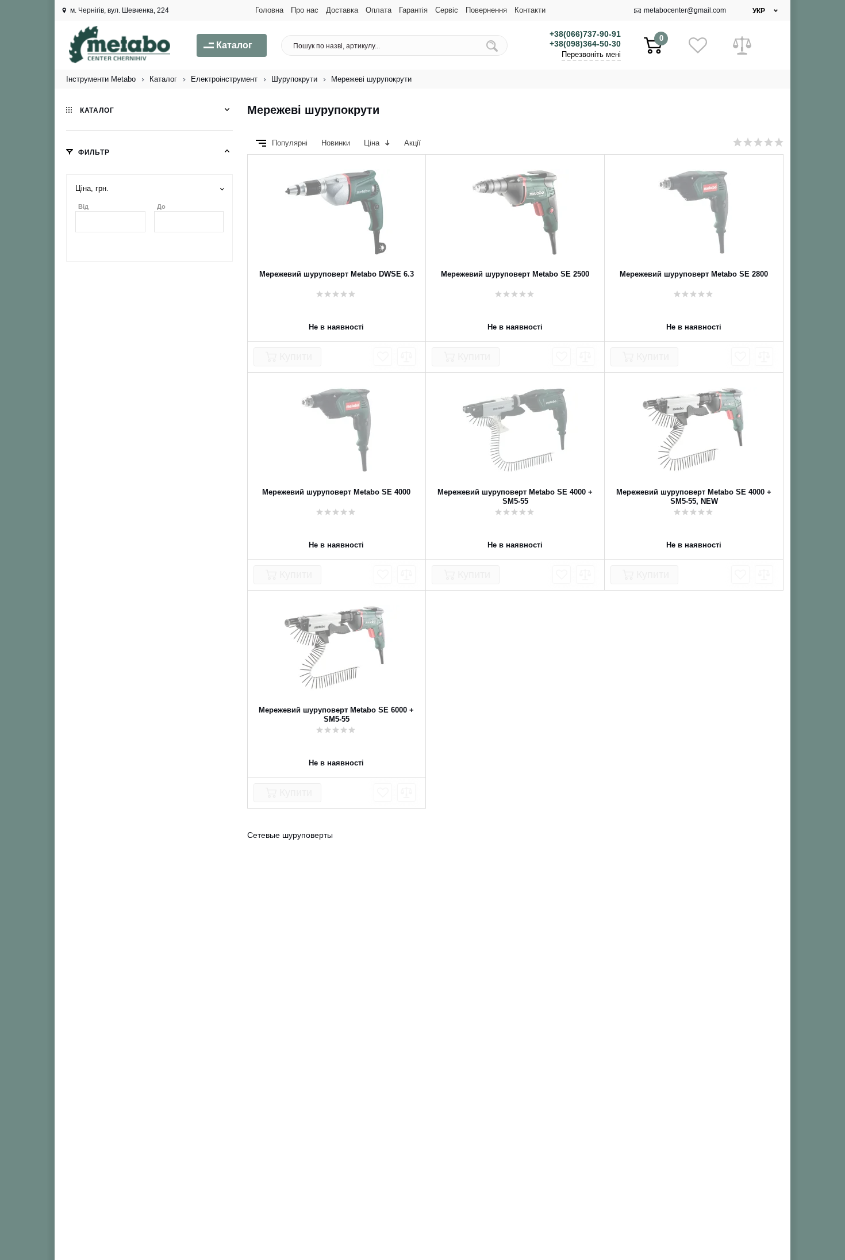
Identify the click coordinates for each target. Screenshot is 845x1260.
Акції (412, 143)
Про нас (304, 10)
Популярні (291, 143)
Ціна (373, 143)
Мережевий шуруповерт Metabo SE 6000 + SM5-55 (336, 714)
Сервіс (446, 10)
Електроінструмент (224, 79)
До (161, 206)
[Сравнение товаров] (742, 45)
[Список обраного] (698, 45)
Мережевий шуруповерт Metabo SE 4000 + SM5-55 (515, 496)
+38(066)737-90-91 (585, 34)
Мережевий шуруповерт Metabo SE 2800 (694, 274)
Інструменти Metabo (101, 79)
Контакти (530, 10)
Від (83, 206)
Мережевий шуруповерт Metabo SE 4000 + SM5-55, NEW (693, 496)
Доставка (342, 10)
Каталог (163, 79)
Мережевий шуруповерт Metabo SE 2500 (515, 274)
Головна (269, 10)
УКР (758, 11)
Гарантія (413, 10)
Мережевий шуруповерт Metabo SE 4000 (336, 492)
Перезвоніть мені (591, 54)
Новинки (336, 143)
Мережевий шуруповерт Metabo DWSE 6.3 (336, 274)
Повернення (486, 10)
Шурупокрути (294, 79)
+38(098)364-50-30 (585, 43)
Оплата (378, 10)
